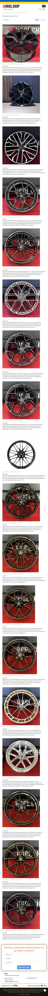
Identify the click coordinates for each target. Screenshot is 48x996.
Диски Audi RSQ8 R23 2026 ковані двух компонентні (16, 778)
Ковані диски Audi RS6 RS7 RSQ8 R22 (12, 523)
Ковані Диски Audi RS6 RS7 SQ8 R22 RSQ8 (14, 930)
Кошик (40, 9)
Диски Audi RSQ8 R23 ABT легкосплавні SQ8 (14, 268)
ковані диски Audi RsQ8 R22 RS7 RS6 (12, 625)
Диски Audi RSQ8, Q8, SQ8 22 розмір (12, 64)
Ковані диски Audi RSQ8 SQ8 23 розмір (12, 166)
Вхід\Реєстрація (7, 9)
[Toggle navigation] (44, 6)
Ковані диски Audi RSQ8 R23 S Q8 (11, 727)
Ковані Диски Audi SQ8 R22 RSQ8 (11, 879)
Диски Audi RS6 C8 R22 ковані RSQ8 (12, 217)
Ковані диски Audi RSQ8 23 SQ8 (11, 115)
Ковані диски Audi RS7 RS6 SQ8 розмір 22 (13, 676)
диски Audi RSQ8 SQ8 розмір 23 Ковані (12, 370)
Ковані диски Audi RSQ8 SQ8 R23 (11, 319)
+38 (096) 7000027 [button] (32, 978)
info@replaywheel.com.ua (11, 981)
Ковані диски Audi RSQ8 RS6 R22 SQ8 (12, 421)
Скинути (43, 19)
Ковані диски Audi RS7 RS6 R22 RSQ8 (12, 574)
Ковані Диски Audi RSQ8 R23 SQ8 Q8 (12, 829)
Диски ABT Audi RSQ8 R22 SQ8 (11, 472)
